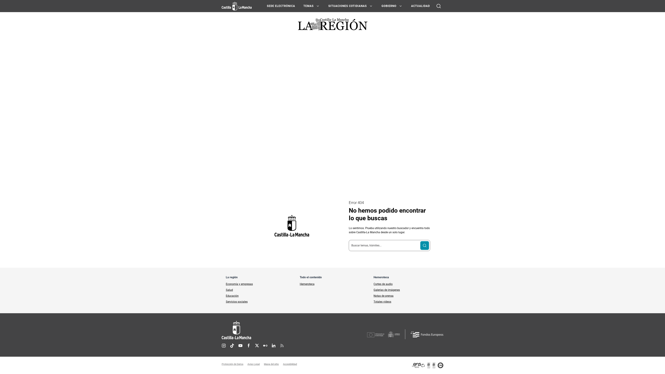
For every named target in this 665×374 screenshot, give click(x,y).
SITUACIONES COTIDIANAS (347, 6)
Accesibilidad (290, 364)
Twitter (257, 346)
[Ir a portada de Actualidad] (332, 25)
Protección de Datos (232, 364)
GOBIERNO (389, 6)
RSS (282, 346)
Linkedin (273, 346)
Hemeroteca (307, 284)
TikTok (232, 346)
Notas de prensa (383, 295)
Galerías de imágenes (387, 290)
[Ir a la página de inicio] (237, 6)
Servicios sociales (237, 301)
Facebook (249, 346)
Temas (308, 6)
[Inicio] (269, 330)
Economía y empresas (239, 284)
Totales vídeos (382, 301)
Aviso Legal (253, 364)
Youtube (240, 346)
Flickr (265, 346)
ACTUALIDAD (420, 6)
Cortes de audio (383, 284)
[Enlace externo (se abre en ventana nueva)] (427, 365)
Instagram (224, 346)
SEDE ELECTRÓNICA (281, 6)
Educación (232, 295)
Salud (229, 290)
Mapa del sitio (271, 364)
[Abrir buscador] (438, 6)
